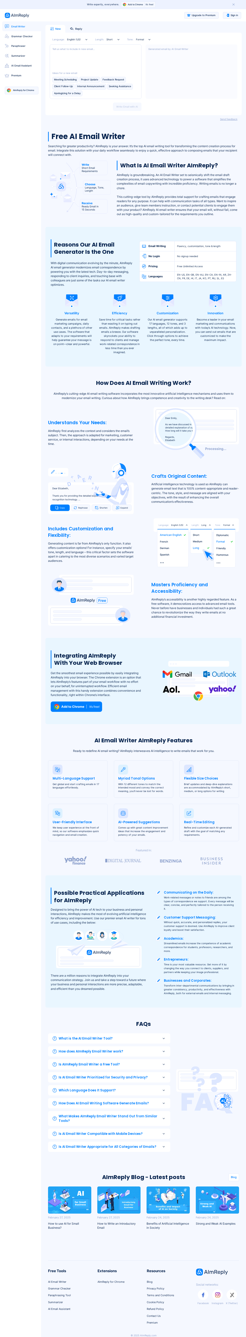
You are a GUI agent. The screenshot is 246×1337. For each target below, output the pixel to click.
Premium (152, 1322)
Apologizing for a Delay (67, 93)
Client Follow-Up (63, 86)
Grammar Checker (59, 1288)
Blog (234, 1177)
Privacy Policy (155, 1288)
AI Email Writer (57, 1281)
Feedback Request (113, 79)
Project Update (89, 79)
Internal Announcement (91, 86)
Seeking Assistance (120, 86)
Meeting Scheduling (65, 79)
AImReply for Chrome (111, 1281)
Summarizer (55, 1302)
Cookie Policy (155, 1302)
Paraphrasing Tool (59, 1295)
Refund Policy (155, 1309)
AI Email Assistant (59, 1309)
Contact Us (154, 1316)
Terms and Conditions (160, 1295)
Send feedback (228, 119)
